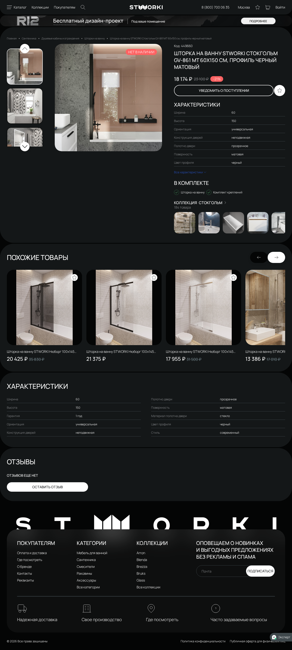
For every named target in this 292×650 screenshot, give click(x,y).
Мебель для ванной (92, 553)
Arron (141, 553)
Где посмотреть (29, 559)
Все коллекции (148, 587)
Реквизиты (25, 580)
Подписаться (260, 571)
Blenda (142, 559)
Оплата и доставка (32, 553)
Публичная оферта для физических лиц (257, 641)
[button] (24, 48)
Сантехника (29, 38)
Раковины (84, 573)
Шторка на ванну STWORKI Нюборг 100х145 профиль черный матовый (120, 351)
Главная (12, 38)
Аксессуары (86, 580)
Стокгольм (210, 202)
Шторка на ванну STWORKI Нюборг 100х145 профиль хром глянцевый (199, 351)
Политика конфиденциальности (203, 641)
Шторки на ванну (94, 38)
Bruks (141, 573)
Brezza (142, 566)
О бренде (24, 566)
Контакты (24, 573)
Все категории (88, 587)
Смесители (86, 566)
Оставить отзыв (47, 487)
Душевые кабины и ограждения (60, 38)
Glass (141, 580)
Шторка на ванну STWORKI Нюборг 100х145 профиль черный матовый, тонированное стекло (40, 351)
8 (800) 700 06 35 (215, 7)
